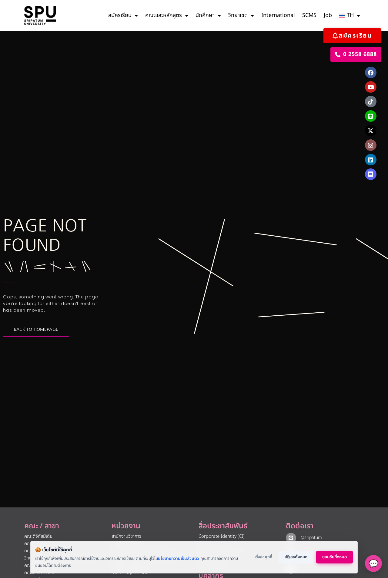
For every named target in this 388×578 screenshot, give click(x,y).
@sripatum (311, 537)
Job (328, 15)
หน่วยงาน (126, 526)
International (278, 15)
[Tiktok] (370, 101)
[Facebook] (370, 72)
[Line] (370, 116)
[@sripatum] (291, 538)
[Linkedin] (370, 159)
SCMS (309, 15)
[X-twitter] (370, 130)
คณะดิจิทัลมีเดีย (38, 536)
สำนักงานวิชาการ (126, 536)
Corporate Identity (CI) (221, 536)
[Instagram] (370, 145)
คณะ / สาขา (41, 526)
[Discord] (370, 174)
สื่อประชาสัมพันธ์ (223, 526)
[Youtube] (370, 87)
